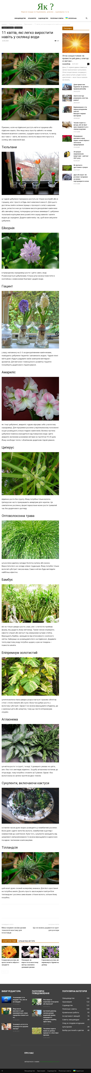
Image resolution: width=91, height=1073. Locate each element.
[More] (25, 46)
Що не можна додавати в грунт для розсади (46, 929)
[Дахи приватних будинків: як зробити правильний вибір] (67, 87)
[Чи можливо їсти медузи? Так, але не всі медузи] (6, 999)
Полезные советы (56, 18)
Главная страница (15, 24)
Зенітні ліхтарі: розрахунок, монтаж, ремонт (81, 98)
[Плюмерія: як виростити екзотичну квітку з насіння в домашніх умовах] (30, 952)
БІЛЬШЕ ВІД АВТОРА (27, 941)
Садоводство (43, 18)
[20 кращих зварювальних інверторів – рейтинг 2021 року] (67, 154)
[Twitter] (9, 46)
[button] (86, 18)
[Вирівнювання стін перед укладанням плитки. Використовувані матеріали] (67, 109)
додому (4, 24)
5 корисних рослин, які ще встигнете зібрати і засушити (10, 962)
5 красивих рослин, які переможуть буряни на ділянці (50, 962)
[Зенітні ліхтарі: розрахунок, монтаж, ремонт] (67, 98)
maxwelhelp (66, 64)
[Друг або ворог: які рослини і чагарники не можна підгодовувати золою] (67, 177)
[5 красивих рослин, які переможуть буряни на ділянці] (50, 952)
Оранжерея (32, 18)
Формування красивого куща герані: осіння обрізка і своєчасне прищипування (81, 140)
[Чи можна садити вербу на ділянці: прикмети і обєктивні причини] (36, 1031)
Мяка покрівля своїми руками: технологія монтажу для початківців (14, 930)
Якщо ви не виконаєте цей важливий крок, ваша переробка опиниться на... (20, 1013)
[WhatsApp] (20, 46)
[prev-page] (3, 971)
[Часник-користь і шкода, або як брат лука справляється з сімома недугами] (67, 125)
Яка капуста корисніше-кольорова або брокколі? (51, 1002)
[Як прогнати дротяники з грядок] (67, 167)
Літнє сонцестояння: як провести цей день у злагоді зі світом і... (75, 58)
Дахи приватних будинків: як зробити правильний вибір (81, 87)
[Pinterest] (15, 46)
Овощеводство (20, 18)
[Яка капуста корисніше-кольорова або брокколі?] (36, 1002)
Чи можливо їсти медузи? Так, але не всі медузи (20, 1000)
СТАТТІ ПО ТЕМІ (9, 941)
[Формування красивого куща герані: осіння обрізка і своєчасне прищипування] (67, 138)
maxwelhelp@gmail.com (49, 1061)
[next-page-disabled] (6, 971)
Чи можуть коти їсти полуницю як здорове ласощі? (20, 1027)
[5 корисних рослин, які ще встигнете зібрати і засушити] (10, 952)
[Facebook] (4, 46)
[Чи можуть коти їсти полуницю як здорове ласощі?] (6, 1026)
